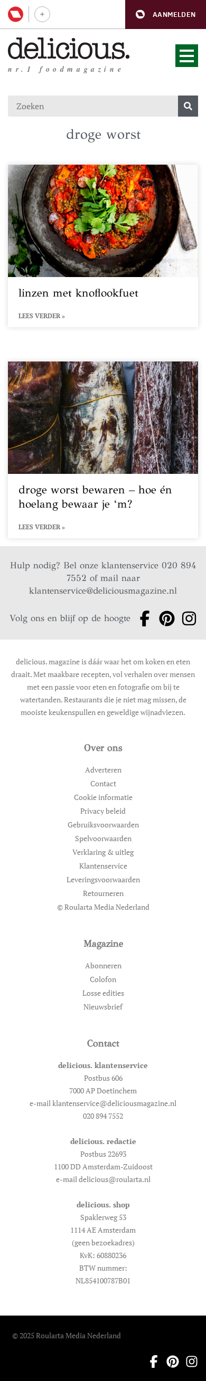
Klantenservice (103, 866)
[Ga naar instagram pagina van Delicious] (186, 618)
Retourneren (103, 893)
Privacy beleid (103, 811)
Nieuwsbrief (103, 1007)
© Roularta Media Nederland (103, 907)
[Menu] (186, 55)
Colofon (103, 979)
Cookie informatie (103, 797)
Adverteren (103, 770)
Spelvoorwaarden (103, 838)
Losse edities (103, 993)
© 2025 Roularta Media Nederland (66, 1335)
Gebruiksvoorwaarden (103, 825)
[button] (165, 14)
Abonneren (103, 965)
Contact (103, 783)
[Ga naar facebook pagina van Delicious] (141, 618)
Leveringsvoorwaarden (103, 879)
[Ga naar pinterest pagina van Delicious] (164, 618)
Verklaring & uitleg (103, 852)
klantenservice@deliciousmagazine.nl (103, 590)
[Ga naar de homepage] (69, 48)
